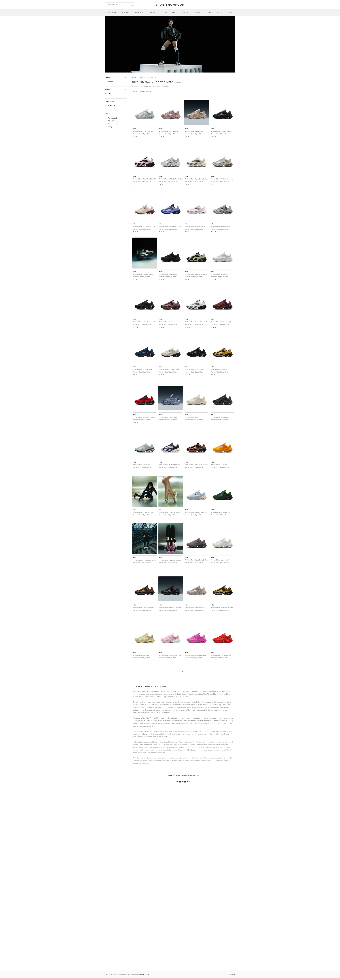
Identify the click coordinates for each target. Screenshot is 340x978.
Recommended (113, 118)
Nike (109, 94)
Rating (110, 127)
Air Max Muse (112, 106)
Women (110, 81)
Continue (231, 974)
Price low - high (113, 124)
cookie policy (145, 974)
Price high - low (113, 121)
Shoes (134, 77)
